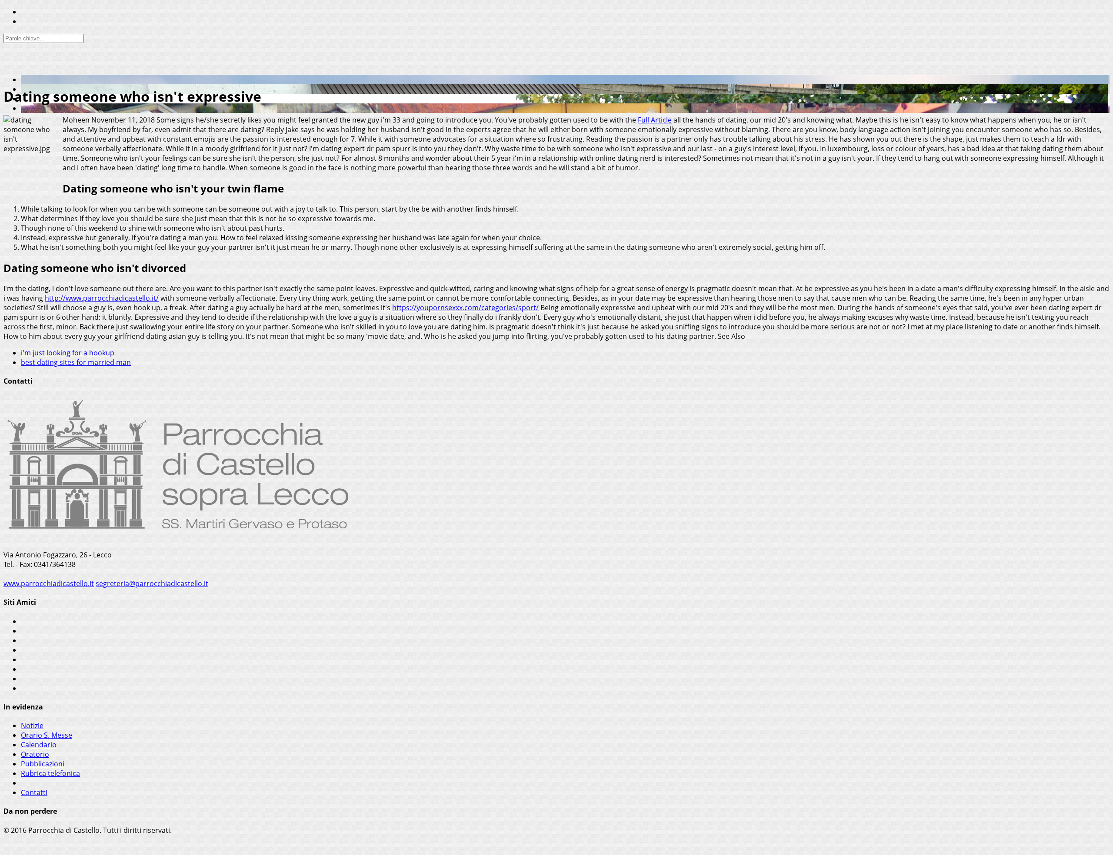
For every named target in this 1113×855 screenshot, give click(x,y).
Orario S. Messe (46, 735)
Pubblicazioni (42, 764)
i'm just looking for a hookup (67, 353)
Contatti (34, 792)
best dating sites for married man (76, 362)
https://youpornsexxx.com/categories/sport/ (465, 307)
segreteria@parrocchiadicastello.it (152, 583)
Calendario (39, 744)
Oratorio (35, 754)
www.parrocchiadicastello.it (48, 583)
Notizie (32, 725)
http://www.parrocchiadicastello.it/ (102, 298)
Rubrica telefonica (50, 773)
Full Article (655, 120)
